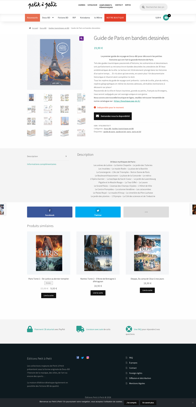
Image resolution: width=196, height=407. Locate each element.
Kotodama (85, 17)
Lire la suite (48, 295)
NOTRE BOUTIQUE (115, 17)
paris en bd (136, 131)
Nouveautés (32, 17)
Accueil (35, 28)
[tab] (48, 156)
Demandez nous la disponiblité (115, 116)
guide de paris (109, 131)
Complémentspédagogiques (106, 6)
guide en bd (121, 131)
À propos (133, 362)
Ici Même (98, 17)
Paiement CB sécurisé (44, 329)
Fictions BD (63, 17)
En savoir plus (148, 403)
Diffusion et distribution (140, 378)
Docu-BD (46, 17)
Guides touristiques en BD (59, 28)
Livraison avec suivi (94, 329)
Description (32, 156)
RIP (74, 17)
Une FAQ (137, 329)
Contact (119, 5)
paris (129, 131)
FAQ (131, 357)
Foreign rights (135, 373)
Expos (128, 5)
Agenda (81, 5)
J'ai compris (131, 403)
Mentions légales (137, 383)
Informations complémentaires (41, 164)
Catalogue (92, 5)
